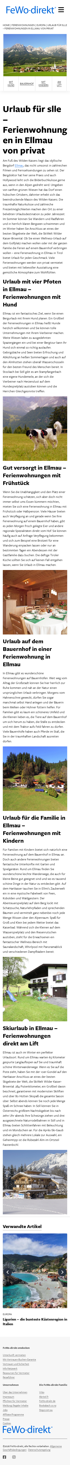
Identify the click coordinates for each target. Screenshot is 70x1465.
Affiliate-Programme (13, 1414)
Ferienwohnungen (23, 25)
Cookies (7, 1423)
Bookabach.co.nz (47, 1405)
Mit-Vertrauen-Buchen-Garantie (19, 1359)
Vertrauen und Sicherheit (16, 1364)
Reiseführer (9, 1377)
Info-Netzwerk (10, 1368)
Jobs (5, 1410)
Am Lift (59, 83)
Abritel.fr (44, 1396)
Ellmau (19, 165)
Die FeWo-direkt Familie (53, 1385)
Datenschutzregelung (39, 1450)
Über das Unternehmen (15, 1392)
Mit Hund (11, 83)
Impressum (8, 1396)
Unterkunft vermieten (14, 1355)
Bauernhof (27, 83)
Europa (41, 25)
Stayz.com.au (46, 1410)
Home (6, 25)
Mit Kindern (43, 83)
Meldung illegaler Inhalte (15, 1405)
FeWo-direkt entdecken (16, 1348)
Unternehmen (11, 1385)
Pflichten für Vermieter (15, 1401)
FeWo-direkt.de (47, 1401)
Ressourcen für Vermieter (16, 1373)
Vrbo (41, 1392)
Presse (6, 1419)
